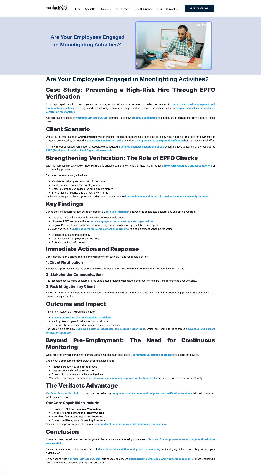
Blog (159, 9)
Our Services (123, 9)
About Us (90, 9)
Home (77, 9)
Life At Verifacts (143, 9)
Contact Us (172, 9)
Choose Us (105, 9)
